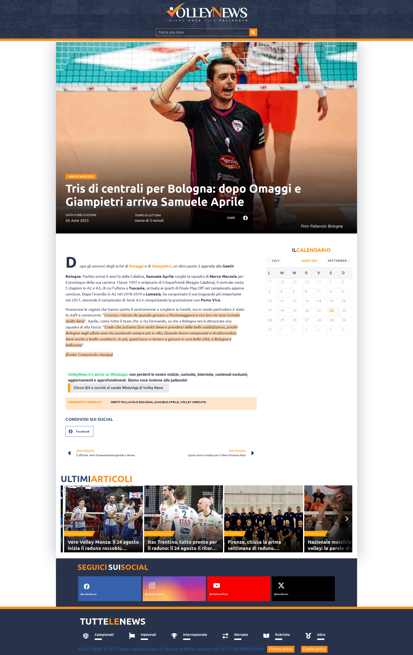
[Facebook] (86, 587)
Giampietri (161, 265)
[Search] (253, 32)
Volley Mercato (81, 176)
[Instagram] (152, 586)
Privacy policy (281, 649)
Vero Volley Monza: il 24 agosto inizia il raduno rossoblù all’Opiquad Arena (103, 548)
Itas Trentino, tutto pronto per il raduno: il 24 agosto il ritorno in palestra (183, 548)
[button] (245, 218)
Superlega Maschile (78, 533)
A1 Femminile (233, 533)
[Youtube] (216, 586)
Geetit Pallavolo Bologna (132, 402)
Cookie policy (314, 649)
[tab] (100, 636)
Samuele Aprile (166, 402)
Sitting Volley (314, 533)
